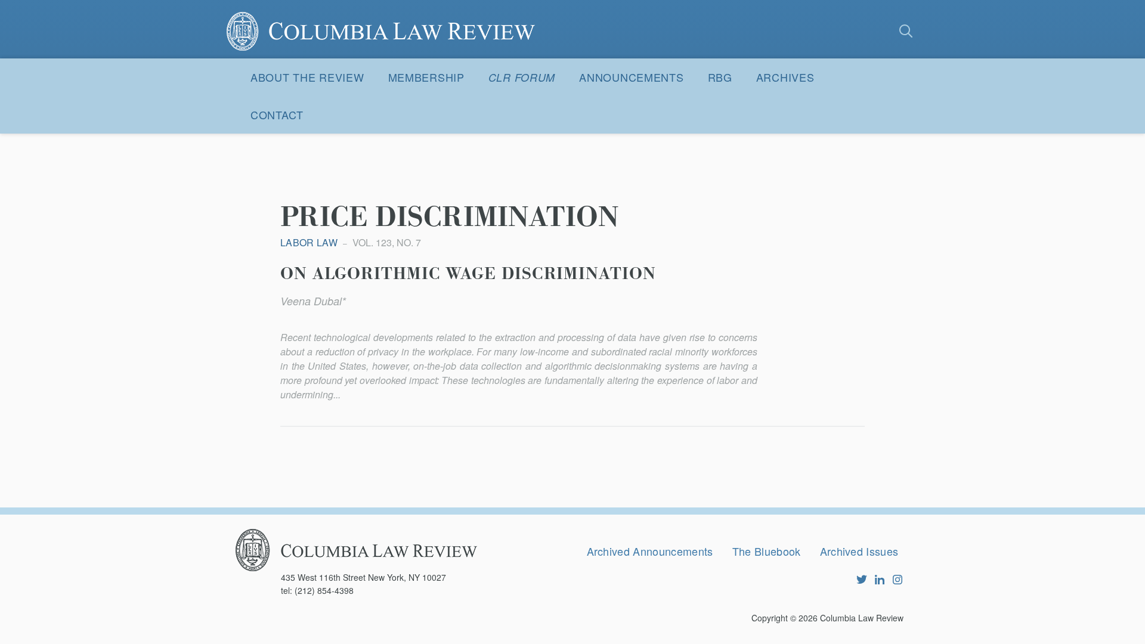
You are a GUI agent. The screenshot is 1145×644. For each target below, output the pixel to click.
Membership (426, 77)
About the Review (307, 77)
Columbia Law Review (861, 618)
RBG (720, 77)
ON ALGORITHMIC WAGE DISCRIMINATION (468, 274)
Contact (277, 114)
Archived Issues (859, 551)
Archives (785, 77)
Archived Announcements (650, 551)
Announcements (631, 77)
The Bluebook (766, 551)
